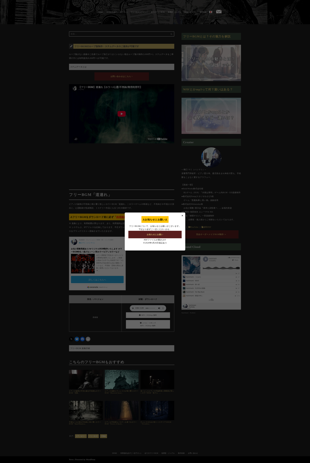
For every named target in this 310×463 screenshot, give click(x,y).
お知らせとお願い (155, 234)
